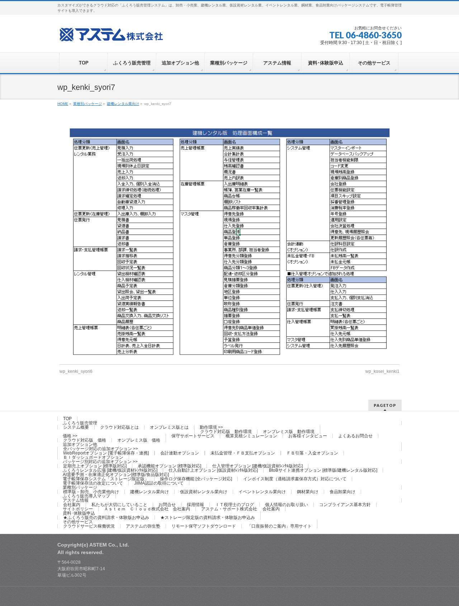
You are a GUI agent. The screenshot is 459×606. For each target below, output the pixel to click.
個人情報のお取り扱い (286, 504)
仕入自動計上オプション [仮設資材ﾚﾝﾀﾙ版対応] (213, 470)
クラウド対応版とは (119, 427)
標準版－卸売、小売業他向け (91, 492)
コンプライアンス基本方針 (345, 504)
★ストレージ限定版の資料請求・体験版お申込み (207, 517)
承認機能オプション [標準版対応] (169, 466)
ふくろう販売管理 (80, 423)
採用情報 (195, 504)
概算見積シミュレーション (251, 436)
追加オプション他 (80, 444)
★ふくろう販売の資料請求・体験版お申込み (106, 517)
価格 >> (70, 436)
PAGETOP (385, 405)
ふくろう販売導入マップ (86, 496)
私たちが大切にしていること (119, 504)
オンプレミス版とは (169, 427)
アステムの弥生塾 (143, 526)
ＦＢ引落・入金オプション (312, 453)
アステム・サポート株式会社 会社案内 (240, 509)
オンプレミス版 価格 (138, 440)
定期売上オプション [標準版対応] (95, 466)
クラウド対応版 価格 (84, 440)
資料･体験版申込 (79, 513)
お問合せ (167, 504)
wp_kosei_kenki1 (382, 371)
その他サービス (78, 522)
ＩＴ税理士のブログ (234, 504)
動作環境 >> (211, 427)
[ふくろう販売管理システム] (111, 33)
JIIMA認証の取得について (159, 483)
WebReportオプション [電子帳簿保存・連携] (106, 453)
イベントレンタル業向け (262, 492)
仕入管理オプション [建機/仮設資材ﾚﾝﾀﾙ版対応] (257, 466)
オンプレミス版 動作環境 (288, 431)
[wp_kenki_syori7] (229, 241)
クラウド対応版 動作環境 (226, 431)
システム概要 (76, 427)
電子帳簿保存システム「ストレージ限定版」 (106, 479)
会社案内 (71, 504)
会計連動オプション (179, 453)
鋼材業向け (307, 492)
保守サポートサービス (192, 436)
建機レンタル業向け (149, 492)
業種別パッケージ (80, 487)
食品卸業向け (342, 492)
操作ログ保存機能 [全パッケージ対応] (196, 479)
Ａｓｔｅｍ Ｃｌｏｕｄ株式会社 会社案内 (147, 509)
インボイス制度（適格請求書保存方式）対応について (294, 479)
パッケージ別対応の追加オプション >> (100, 462)
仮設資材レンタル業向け (203, 492)
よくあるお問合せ (355, 436)
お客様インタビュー (307, 436)
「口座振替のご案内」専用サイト (279, 526)
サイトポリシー (78, 509)
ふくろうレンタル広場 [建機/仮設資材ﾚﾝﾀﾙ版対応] (110, 470)
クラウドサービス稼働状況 (89, 526)
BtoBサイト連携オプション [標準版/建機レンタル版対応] (323, 470)
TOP (67, 419)
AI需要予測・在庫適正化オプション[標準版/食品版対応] (116, 474)
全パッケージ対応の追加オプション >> (100, 449)
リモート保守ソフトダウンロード (203, 526)
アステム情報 (76, 500)
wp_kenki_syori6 (76, 371)
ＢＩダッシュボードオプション (93, 457)
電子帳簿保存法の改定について (93, 483)
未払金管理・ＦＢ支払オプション (242, 453)
